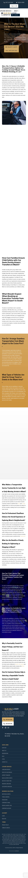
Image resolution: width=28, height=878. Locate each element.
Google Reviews (16, 595)
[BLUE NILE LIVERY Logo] (9, 12)
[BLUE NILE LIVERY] (10, 708)
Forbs (23, 666)
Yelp (19, 503)
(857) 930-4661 (16, 844)
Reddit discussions (19, 664)
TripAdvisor (22, 536)
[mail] (8, 727)
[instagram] (5, 727)
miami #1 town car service (17, 620)
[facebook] (2, 727)
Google (23, 503)
